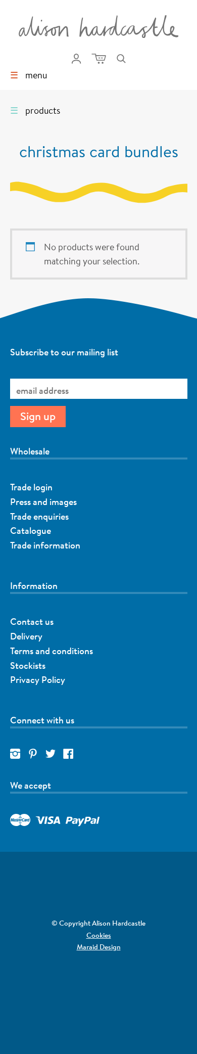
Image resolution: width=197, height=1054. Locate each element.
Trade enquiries (39, 516)
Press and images (43, 501)
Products (35, 110)
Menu (28, 75)
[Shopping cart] (98, 59)
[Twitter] (50, 754)
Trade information (45, 545)
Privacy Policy (37, 679)
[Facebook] (68, 754)
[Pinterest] (33, 754)
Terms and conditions (51, 651)
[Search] (121, 59)
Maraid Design (60, 947)
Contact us (32, 621)
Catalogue (30, 530)
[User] (76, 59)
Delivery (26, 636)
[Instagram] (15, 754)
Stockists (27, 665)
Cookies (98, 935)
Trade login (31, 487)
